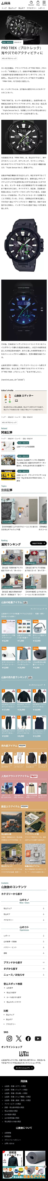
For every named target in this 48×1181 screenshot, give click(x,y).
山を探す (10, 988)
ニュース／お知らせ (14, 974)
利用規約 (8, 1136)
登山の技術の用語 (11, 1111)
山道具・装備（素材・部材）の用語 (18, 1100)
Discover (31, 5)
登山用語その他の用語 (13, 1121)
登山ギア (21, 8)
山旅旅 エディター (23, 395)
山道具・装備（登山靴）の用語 (16, 1093)
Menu (44, 5)
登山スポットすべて (14, 1002)
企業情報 (8, 1133)
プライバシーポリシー (13, 1140)
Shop (38, 5)
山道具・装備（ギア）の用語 (15, 1086)
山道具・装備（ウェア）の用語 (16, 1090)
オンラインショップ (37, 609)
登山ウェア (12, 8)
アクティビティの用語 (13, 1104)
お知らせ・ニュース (14, 417)
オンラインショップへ (23, 1068)
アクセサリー (31, 8)
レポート (41, 8)
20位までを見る (37, 543)
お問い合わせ (9, 1143)
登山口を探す (11, 992)
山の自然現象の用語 (12, 1118)
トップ (4, 8)
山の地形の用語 (10, 1114)
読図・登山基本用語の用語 (14, 1107)
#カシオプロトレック (9, 58)
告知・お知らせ (28, 417)
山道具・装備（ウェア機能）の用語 (18, 1097)
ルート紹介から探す (14, 997)
